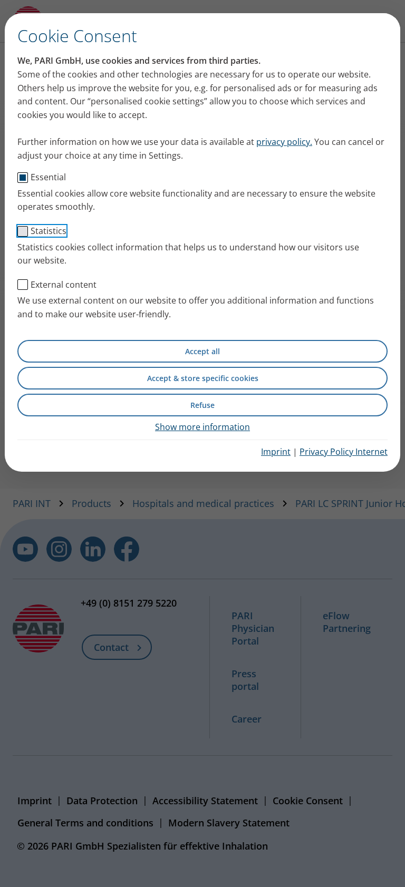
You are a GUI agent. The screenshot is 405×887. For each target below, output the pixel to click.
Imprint (276, 451)
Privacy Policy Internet (344, 451)
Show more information (202, 427)
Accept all (202, 351)
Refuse (202, 405)
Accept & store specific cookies (202, 378)
